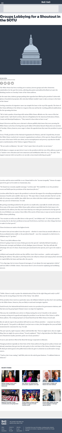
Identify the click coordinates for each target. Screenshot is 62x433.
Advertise (18, 427)
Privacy (10, 429)
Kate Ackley (4, 78)
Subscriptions (19, 430)
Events (3, 429)
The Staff (11, 430)
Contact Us (11, 427)
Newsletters (4, 430)
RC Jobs (18, 429)
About (3, 427)
